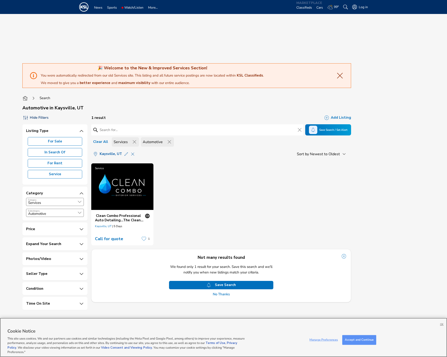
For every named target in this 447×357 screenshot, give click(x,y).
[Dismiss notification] (344, 256)
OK (442, 324)
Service (55, 174)
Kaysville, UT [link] (103, 226)
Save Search (225, 285)
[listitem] (122, 204)
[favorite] (144, 239)
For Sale (55, 141)
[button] (79, 201)
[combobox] (55, 202)
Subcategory (34, 210)
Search (45, 98)
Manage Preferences (323, 340)
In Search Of (54, 152)
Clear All (100, 141)
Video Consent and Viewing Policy (126, 348)
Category (32, 200)
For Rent (54, 163)
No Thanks (221, 294)
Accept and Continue (359, 340)
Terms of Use (215, 343)
